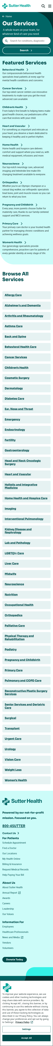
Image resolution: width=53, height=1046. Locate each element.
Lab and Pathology (17, 542)
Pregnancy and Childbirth (22, 660)
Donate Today (14, 959)
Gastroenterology (17, 450)
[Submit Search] (26, 50)
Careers (6, 903)
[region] (26, 1013)
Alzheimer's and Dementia (23, 305)
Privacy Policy (24, 1022)
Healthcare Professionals (15, 932)
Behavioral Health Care (20, 346)
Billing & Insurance (12, 864)
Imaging (10, 508)
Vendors (6, 942)
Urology (10, 749)
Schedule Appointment (14, 842)
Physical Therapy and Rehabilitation (19, 637)
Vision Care (13, 759)
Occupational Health (19, 605)
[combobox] (26, 40)
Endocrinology (15, 429)
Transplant (12, 728)
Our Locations (9, 853)
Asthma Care (14, 326)
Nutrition (11, 594)
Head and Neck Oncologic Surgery (23, 462)
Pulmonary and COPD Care (23, 680)
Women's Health (16, 780)
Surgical (10, 718)
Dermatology (14, 388)
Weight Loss (13, 769)
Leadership (8, 908)
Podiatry (10, 649)
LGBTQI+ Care (14, 553)
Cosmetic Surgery (17, 378)
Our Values (8, 914)
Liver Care (12, 563)
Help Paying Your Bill (13, 874)
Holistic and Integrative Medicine (21, 486)
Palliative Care (15, 625)
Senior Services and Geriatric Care (25, 706)
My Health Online (11, 858)
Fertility (10, 440)
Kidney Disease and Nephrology (18, 531)
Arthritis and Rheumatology (24, 316)
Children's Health (16, 367)
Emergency (12, 419)
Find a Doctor (9, 848)
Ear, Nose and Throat (19, 409)
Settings (26, 1029)
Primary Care (14, 670)
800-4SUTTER (13, 825)
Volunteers (7, 948)
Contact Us (9, 833)
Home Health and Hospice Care (26, 498)
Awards (6, 898)
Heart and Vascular (18, 474)
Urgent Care (13, 738)
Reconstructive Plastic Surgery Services (26, 692)
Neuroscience (14, 584)
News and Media (13, 937)
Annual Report (12, 892)
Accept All (26, 1037)
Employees (8, 926)
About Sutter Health (12, 887)
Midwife (10, 574)
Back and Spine (15, 336)
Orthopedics (13, 615)
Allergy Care (13, 295)
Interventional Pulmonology (24, 519)
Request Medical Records (15, 869)
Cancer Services (16, 357)
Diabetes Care (14, 398)
